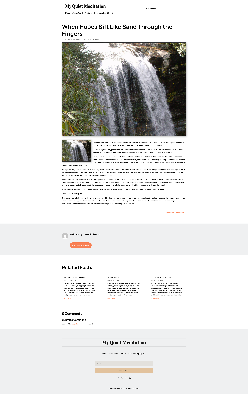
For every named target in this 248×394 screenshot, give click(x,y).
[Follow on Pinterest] (125, 378)
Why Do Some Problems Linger (75, 277)
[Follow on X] (122, 378)
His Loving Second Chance (161, 277)
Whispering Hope (114, 277)
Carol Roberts (69, 39)
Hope (87, 39)
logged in (74, 324)
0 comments (94, 39)
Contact (88, 13)
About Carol (77, 13)
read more (68, 298)
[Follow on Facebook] (118, 378)
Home (67, 13)
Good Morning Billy (102, 13)
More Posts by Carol (80, 245)
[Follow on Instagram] (129, 378)
